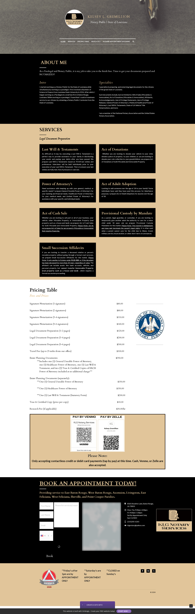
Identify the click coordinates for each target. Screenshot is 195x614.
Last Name (45, 514)
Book (49, 557)
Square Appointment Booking (116, 41)
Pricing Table (83, 41)
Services (71, 41)
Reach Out (96, 41)
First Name (45, 506)
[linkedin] (148, 571)
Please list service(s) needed (66, 505)
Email (43, 525)
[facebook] (142, 571)
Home (63, 41)
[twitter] (154, 571)
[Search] (133, 41)
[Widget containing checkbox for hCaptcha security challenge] (56, 547)
